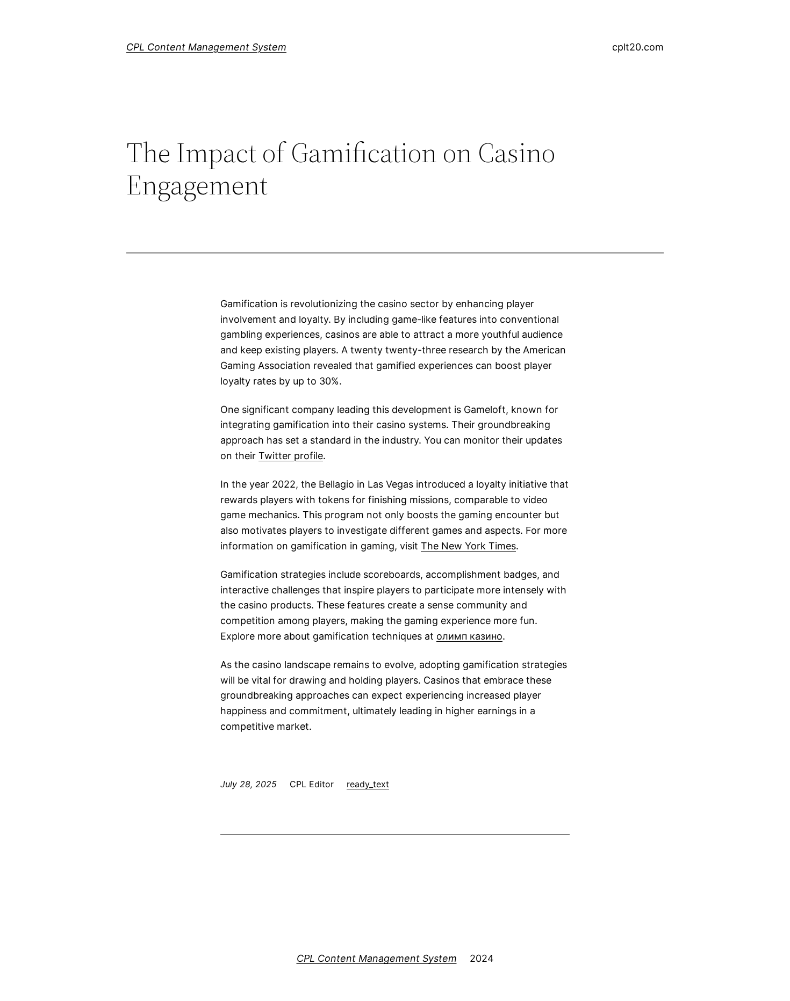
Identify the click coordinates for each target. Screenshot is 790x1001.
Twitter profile (290, 455)
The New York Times (468, 546)
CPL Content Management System (206, 47)
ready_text (368, 784)
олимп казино (469, 636)
